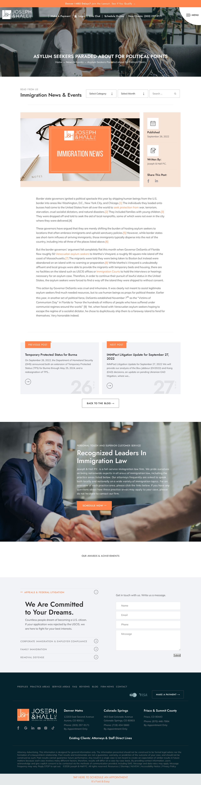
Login (82, 16)
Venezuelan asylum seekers (72, 253)
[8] (106, 262)
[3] (162, 211)
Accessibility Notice (150, 766)
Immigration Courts (108, 271)
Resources (113, 766)
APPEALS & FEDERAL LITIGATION (44, 592)
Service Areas (61, 686)
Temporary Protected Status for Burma (51, 355)
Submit (177, 655)
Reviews (84, 686)
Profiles (22, 686)
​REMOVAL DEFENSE (32, 657)
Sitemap (124, 766)
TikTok (53, 728)
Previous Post (38, 344)
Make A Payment (60, 16)
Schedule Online (114, 16)
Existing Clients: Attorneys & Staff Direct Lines (100, 738)
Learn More (28, 382)
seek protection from (126, 207)
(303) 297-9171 (153, 16)
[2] (106, 211)
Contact (121, 686)
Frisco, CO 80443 (153, 716)
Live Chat (94, 16)
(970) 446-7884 (160, 721)
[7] (66, 258)
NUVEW (135, 766)
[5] (124, 232)
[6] (106, 241)
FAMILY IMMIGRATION (33, 649)
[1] (120, 203)
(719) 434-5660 (120, 725)
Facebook (19, 728)
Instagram (46, 728)
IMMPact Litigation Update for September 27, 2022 (138, 357)
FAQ (74, 686)
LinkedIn (156, 181)
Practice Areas (40, 686)
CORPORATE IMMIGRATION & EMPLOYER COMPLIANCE (53, 641)
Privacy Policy (169, 766)
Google (26, 728)
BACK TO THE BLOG (99, 403)
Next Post (116, 344)
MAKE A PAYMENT (166, 694)
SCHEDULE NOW (93, 505)
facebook (149, 181)
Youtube (39, 728)
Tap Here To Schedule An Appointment (100, 779)
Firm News (107, 686)
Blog (95, 686)
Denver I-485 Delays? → (100, 4)
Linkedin (32, 728)
